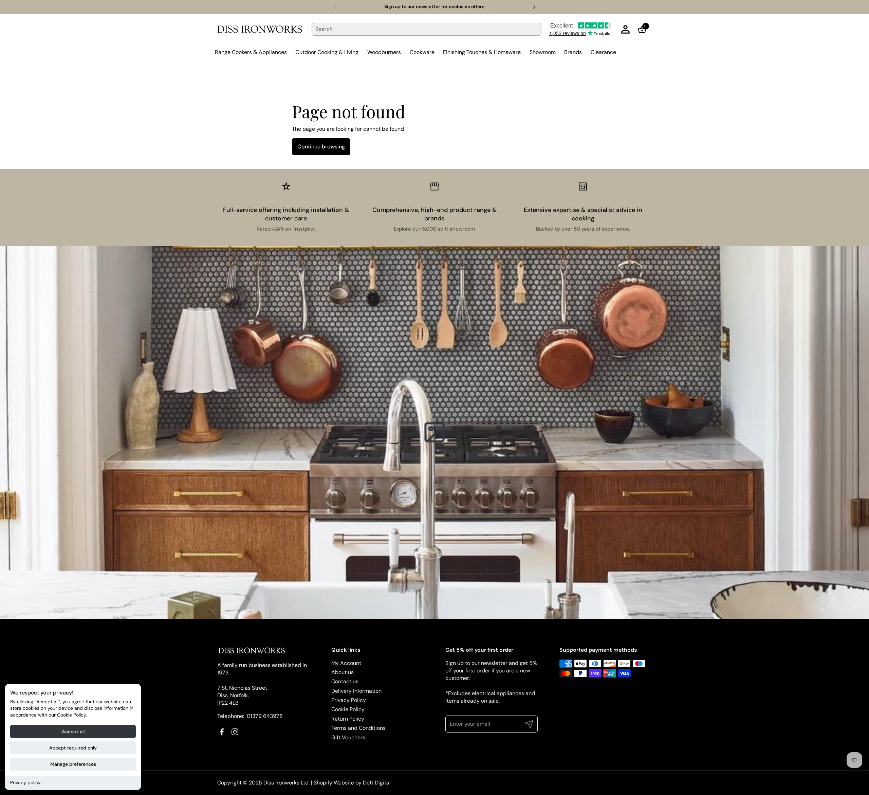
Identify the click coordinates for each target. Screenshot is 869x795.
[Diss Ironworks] (259, 29)
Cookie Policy (348, 709)
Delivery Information (356, 690)
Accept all (73, 731)
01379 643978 (265, 716)
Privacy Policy (348, 700)
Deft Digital (377, 782)
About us (342, 672)
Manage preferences (73, 764)
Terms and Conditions (358, 727)
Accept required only (73, 748)
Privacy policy (25, 782)
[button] (644, 29)
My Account (346, 663)
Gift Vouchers (348, 737)
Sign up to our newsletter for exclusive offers (434, 6)
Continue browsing (321, 146)
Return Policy (347, 718)
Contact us (344, 681)
